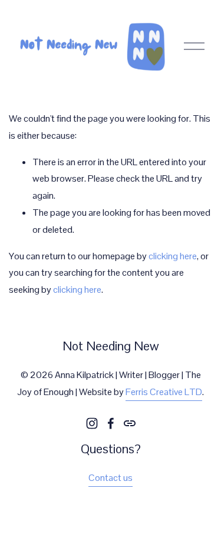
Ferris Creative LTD (164, 392)
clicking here (173, 256)
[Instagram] (92, 423)
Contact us (110, 478)
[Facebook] (111, 423)
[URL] (130, 423)
